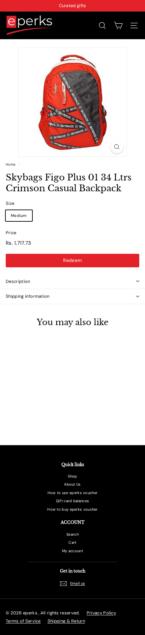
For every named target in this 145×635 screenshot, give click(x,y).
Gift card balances (72, 500)
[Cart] (118, 25)
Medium (19, 215)
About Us (72, 484)
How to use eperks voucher (73, 492)
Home (11, 164)
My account (72, 550)
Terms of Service (23, 621)
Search (72, 534)
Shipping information (28, 296)
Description (18, 281)
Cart (72, 542)
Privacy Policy (101, 613)
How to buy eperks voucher (72, 509)
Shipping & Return (66, 621)
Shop (72, 476)
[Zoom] (117, 147)
